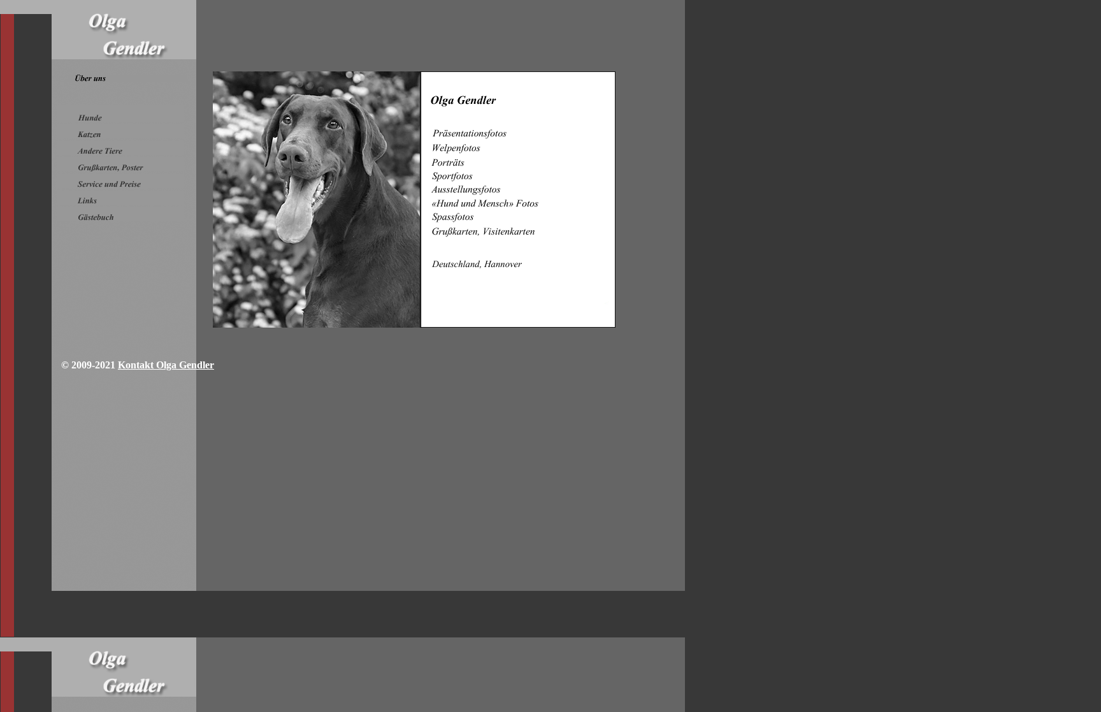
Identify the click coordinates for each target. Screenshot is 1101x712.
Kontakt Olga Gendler (166, 365)
